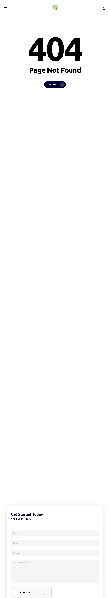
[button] (5, 8)
